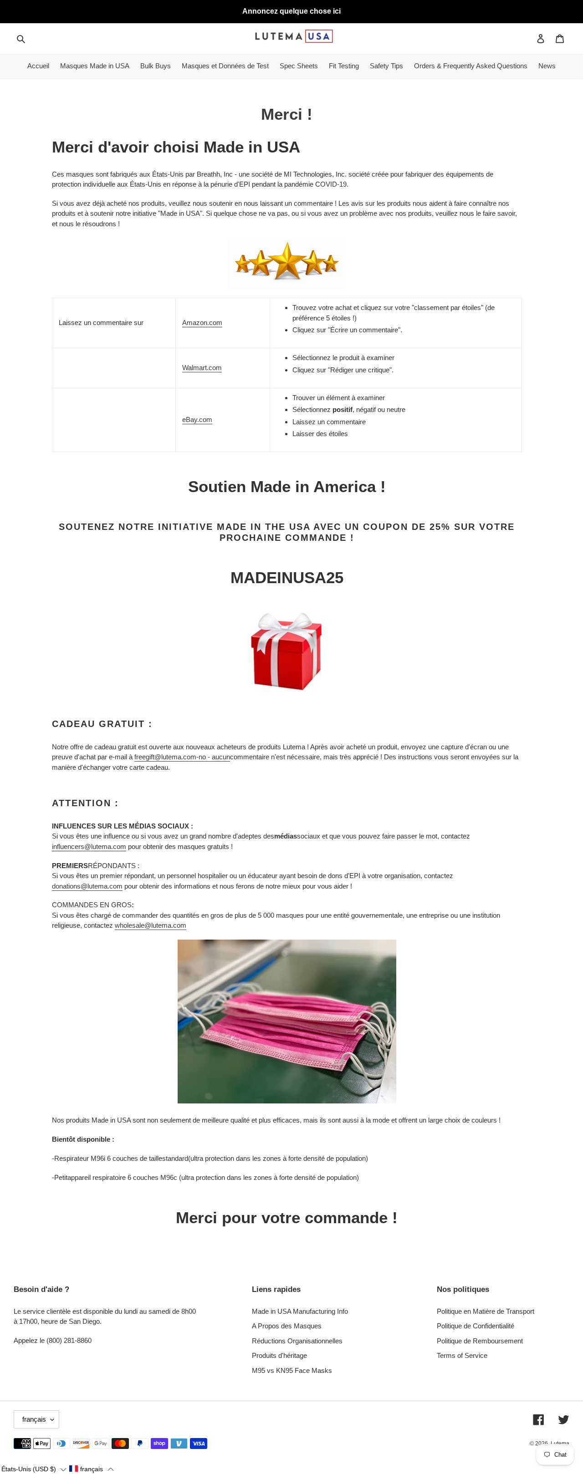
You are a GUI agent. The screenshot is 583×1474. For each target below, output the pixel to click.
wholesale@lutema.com (150, 925)
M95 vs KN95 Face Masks (292, 1370)
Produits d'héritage (279, 1355)
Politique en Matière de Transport (485, 1311)
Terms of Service (462, 1355)
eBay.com (197, 419)
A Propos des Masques (287, 1326)
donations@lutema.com (87, 886)
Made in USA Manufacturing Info (300, 1311)
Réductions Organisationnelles (297, 1341)
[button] (34, 1469)
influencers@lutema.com (89, 846)
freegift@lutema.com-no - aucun (182, 757)
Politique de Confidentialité (475, 1326)
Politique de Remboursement (480, 1341)
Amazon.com (202, 322)
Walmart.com (202, 367)
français (34, 1419)
